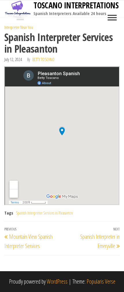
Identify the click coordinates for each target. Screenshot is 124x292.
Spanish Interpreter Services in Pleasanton (44, 213)
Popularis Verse (101, 281)
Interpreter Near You (18, 27)
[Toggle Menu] (112, 17)
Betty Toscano (43, 59)
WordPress (57, 281)
